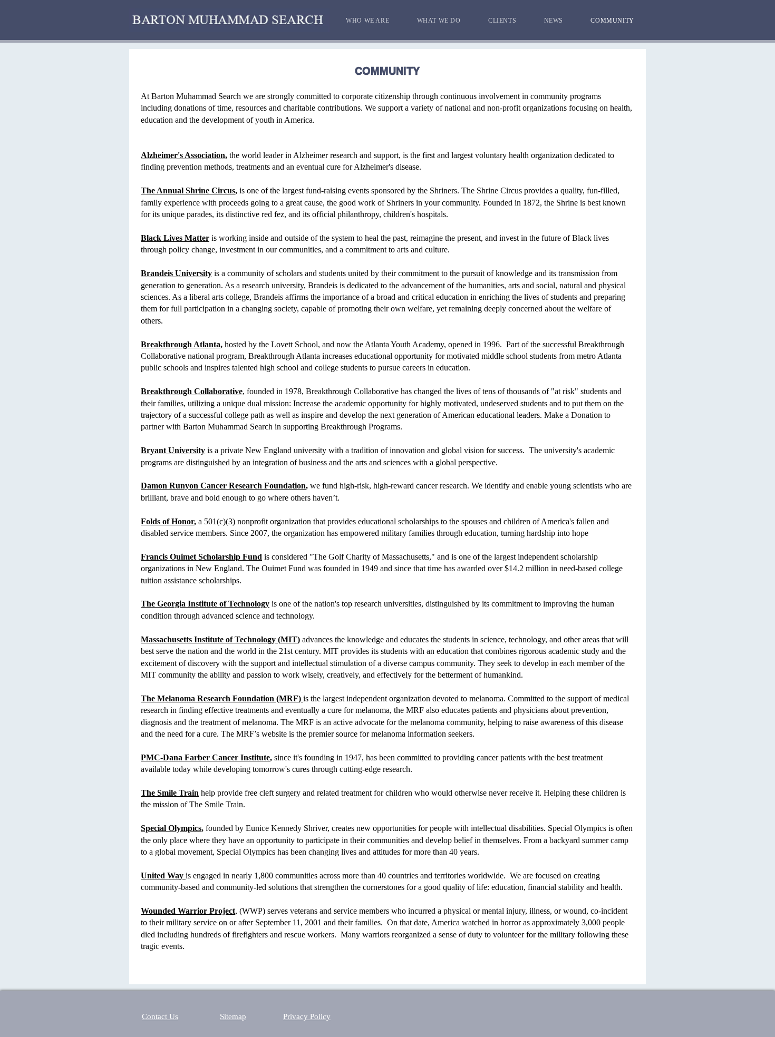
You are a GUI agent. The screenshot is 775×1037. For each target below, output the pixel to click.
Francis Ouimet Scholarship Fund (201, 556)
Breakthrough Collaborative (192, 391)
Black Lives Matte (173, 237)
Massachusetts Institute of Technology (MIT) (220, 639)
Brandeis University (176, 273)
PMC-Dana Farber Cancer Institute (205, 757)
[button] (367, 21)
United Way (163, 875)
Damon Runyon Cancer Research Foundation (223, 485)
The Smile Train (170, 792)
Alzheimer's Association (183, 155)
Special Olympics (171, 828)
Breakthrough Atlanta (180, 344)
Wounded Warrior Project (188, 910)
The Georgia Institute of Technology (205, 603)
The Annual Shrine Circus (188, 190)
